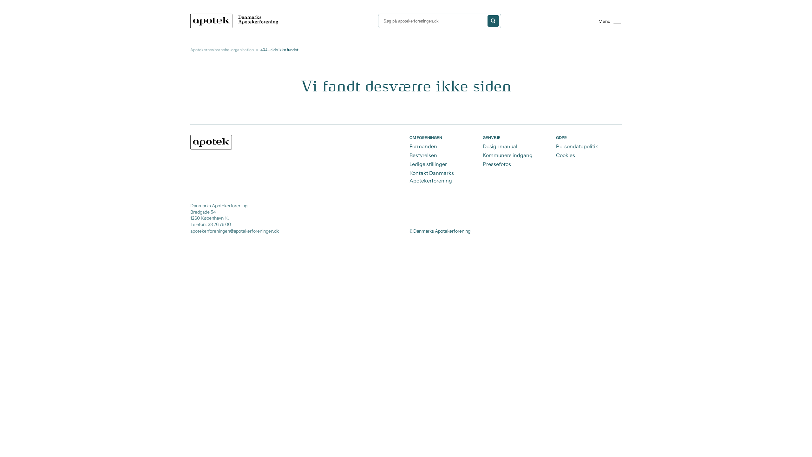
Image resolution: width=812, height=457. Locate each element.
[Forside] (235, 21)
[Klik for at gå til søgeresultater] (493, 21)
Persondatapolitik (577, 146)
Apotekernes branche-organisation (222, 49)
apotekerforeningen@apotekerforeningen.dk (234, 231)
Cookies (565, 155)
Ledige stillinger (428, 164)
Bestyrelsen (423, 155)
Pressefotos (497, 164)
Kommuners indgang (508, 155)
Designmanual (500, 146)
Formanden (423, 146)
